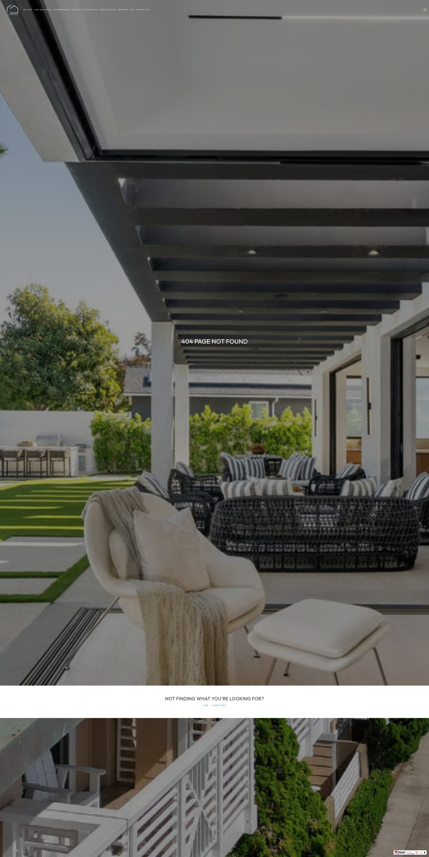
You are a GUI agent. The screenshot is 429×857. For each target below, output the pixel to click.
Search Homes (219, 705)
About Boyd (27, 10)
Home (205, 705)
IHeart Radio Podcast (43, 10)
